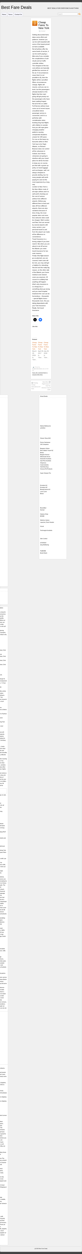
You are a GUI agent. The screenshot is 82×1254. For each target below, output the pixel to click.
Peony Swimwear (45, 442)
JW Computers (44, 444)
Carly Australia (44, 465)
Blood (42, 493)
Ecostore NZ (43, 487)
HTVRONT (43, 543)
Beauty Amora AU (45, 489)
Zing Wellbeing (44, 545)
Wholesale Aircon (45, 456)
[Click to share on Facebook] (40, 319)
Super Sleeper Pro (45, 473)
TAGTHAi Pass (44, 467)
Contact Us (18, 14)
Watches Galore (44, 520)
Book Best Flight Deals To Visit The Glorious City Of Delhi (46, 385)
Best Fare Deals (16, 7)
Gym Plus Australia (45, 461)
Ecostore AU (43, 485)
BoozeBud (43, 508)
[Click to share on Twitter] (35, 319)
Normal (42, 510)
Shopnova (43, 463)
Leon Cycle (43, 491)
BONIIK (42, 516)
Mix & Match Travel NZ (46, 450)
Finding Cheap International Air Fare (35, 385)
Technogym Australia (46, 530)
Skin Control (43, 538)
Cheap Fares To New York (43, 25)
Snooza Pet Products (46, 469)
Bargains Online (45, 448)
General (43, 31)
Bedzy (42, 452)
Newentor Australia (45, 458)
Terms (10, 14)
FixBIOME (43, 551)
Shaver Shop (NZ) (45, 438)
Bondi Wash (43, 553)
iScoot (42, 526)
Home (4, 14)
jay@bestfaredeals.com (38, 368)
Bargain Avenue (44, 454)
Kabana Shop (44, 514)
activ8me (42, 428)
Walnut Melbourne (45, 426)
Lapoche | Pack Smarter (47, 522)
